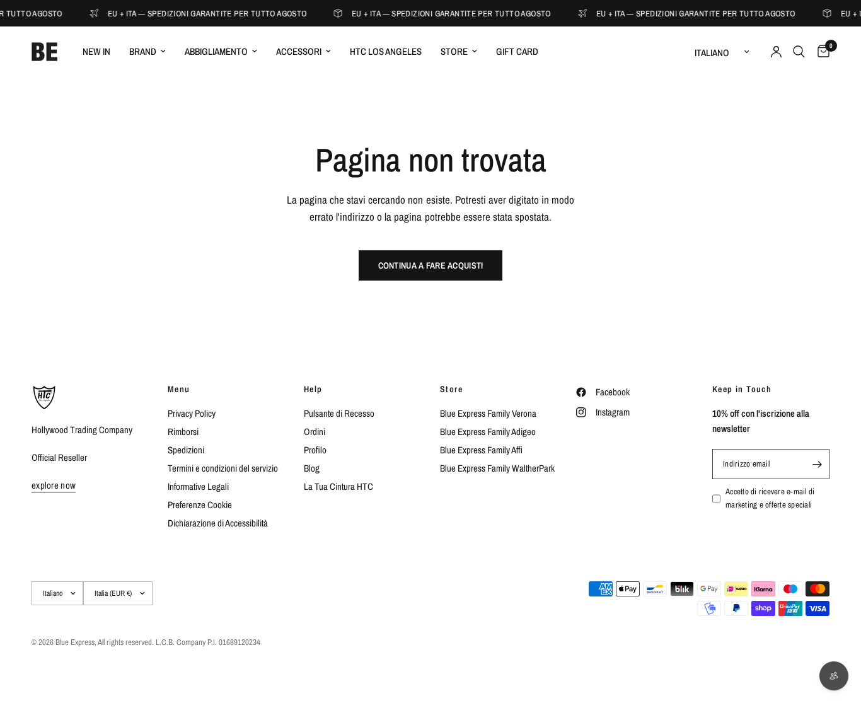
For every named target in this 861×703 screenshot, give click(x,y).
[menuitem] (96, 52)
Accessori (298, 51)
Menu (179, 389)
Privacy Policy (192, 413)
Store (454, 51)
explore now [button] (54, 485)
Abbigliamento (216, 51)
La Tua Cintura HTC (338, 486)
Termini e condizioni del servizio (223, 468)
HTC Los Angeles (386, 51)
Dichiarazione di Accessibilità (218, 523)
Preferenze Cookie (200, 504)
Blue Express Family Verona (488, 413)
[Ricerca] (799, 51)
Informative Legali (198, 486)
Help (313, 389)
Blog (312, 468)
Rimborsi (183, 431)
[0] (820, 51)
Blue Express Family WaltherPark (497, 468)
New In (96, 51)
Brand (142, 51)
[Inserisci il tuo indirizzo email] (816, 464)
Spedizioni (186, 449)
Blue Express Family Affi (481, 449)
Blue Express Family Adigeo (488, 431)
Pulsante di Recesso (339, 413)
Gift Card (517, 51)
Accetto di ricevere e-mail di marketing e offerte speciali (770, 498)
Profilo (315, 449)
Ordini (314, 431)
